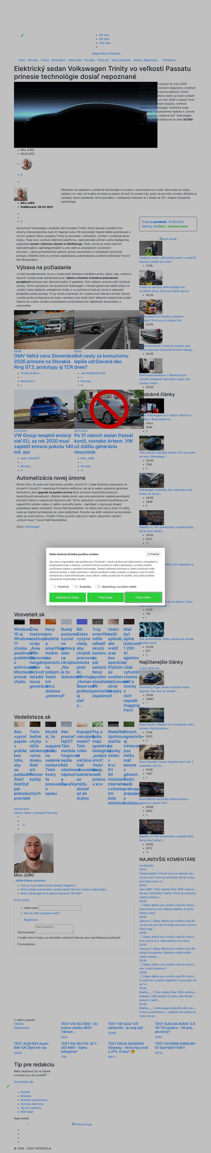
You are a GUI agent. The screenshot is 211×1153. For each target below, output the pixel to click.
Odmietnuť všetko (67, 597)
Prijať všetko (143, 597)
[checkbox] (59, 587)
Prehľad (155, 554)
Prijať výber (105, 597)
